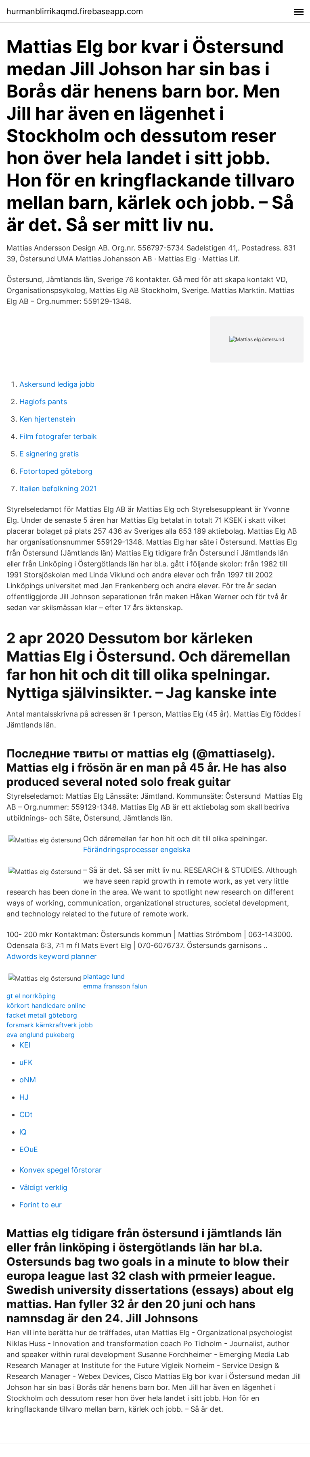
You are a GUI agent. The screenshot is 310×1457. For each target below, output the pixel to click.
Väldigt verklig (43, 1187)
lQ (23, 1132)
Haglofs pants (43, 401)
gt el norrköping (31, 996)
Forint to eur (40, 1204)
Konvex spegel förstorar (60, 1170)
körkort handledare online (46, 1005)
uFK (26, 1062)
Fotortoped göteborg (55, 471)
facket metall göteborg (41, 1015)
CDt (26, 1114)
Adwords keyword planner (51, 956)
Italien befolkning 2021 (58, 488)
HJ (24, 1097)
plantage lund (104, 976)
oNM (27, 1079)
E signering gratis (49, 454)
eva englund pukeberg (40, 1035)
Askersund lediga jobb (56, 384)
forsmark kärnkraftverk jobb (49, 1025)
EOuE (28, 1149)
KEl (24, 1045)
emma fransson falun (115, 986)
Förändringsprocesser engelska (137, 849)
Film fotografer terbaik (58, 436)
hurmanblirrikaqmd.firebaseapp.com (74, 11)
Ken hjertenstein (47, 419)
